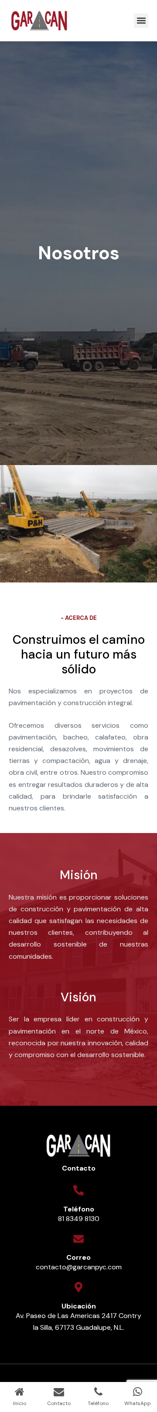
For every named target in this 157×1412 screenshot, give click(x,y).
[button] (141, 20)
